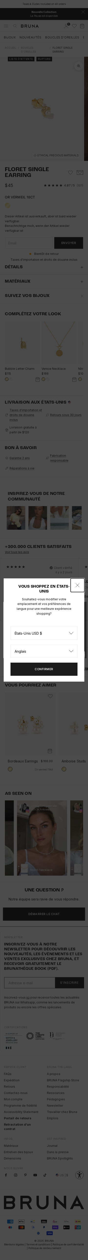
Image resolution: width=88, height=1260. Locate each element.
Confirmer (44, 669)
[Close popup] (77, 585)
